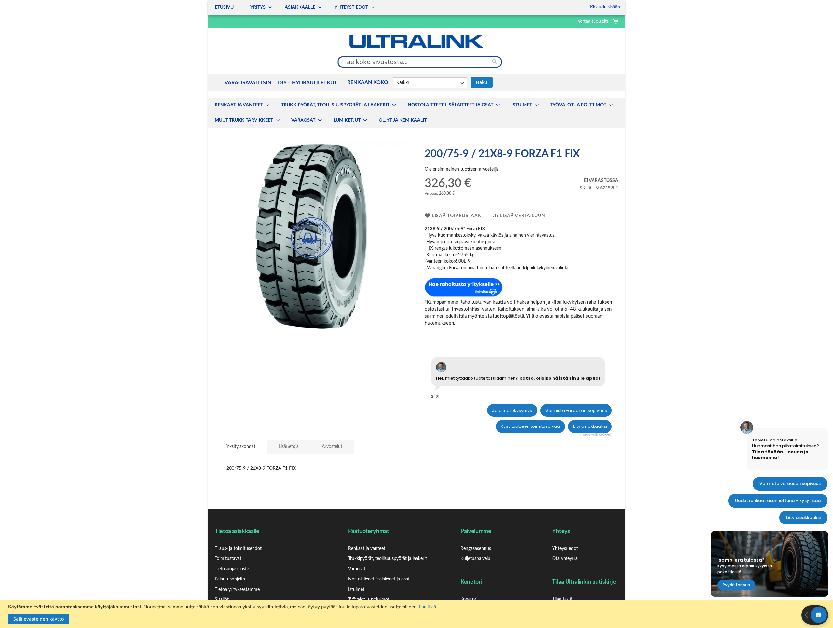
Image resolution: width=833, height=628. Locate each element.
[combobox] (420, 61)
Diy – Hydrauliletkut (307, 82)
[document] (417, 614)
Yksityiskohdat (240, 446)
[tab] (241, 447)
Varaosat (356, 569)
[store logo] (416, 41)
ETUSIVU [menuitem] (224, 7)
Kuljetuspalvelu (475, 558)
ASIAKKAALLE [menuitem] (300, 7)
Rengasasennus (475, 548)
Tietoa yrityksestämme (237, 589)
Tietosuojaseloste (232, 569)
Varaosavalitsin (248, 82)
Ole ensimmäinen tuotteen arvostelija (462, 169)
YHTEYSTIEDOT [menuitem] (351, 7)
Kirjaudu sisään (605, 7)
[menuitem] (240, 105)
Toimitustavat (228, 558)
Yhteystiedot (565, 548)
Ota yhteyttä (565, 558)
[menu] (292, 7)
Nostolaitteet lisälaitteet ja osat (379, 579)
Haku (481, 82)
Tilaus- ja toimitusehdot (238, 548)
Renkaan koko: (368, 82)
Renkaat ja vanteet (366, 548)
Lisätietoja (289, 446)
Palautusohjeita (230, 579)
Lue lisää (427, 607)
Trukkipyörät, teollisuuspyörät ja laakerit (387, 558)
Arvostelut (332, 446)
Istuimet (356, 589)
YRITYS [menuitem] (258, 7)
